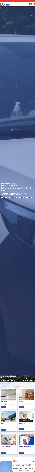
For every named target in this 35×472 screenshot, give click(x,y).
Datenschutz (24, 470)
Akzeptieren (16, 468)
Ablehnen (21, 468)
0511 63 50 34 (27, 380)
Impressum (27, 470)
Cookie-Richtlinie (20, 470)
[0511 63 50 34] (27, 377)
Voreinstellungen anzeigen (29, 468)
